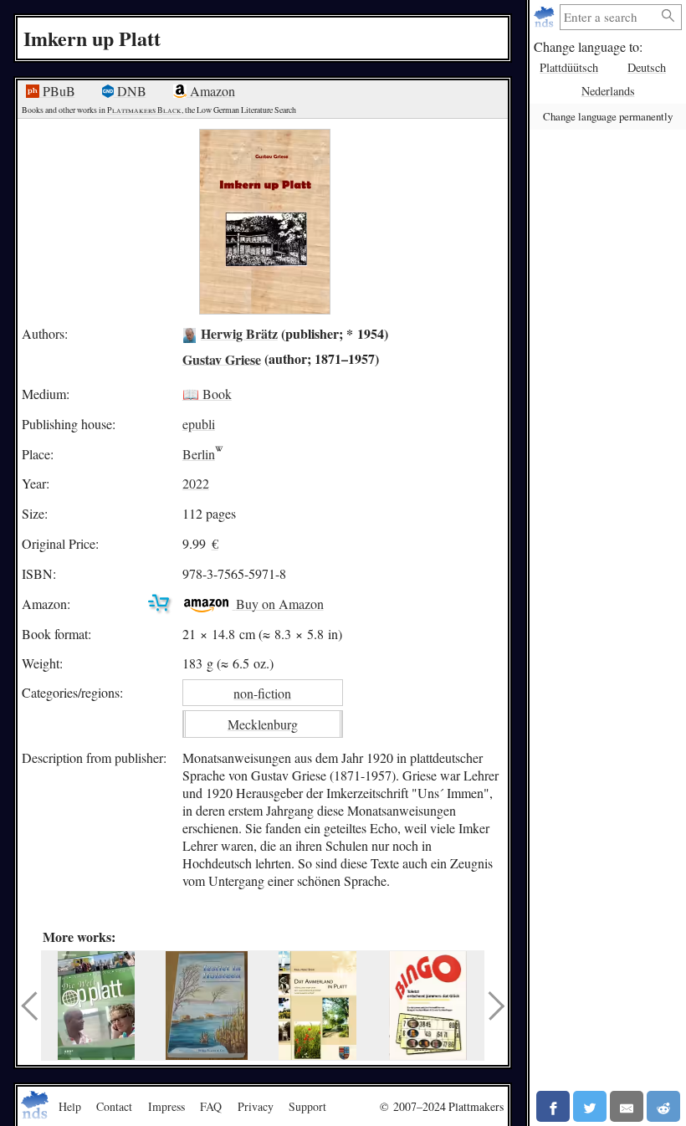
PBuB (57, 91)
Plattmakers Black (144, 110)
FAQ (211, 1106)
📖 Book (207, 393)
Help (70, 1106)
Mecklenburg (263, 724)
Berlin (198, 454)
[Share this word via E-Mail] (626, 1106)
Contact (114, 1106)
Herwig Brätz (239, 333)
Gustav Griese (221, 358)
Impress (166, 1106)
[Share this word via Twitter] (590, 1106)
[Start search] (668, 16)
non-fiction (262, 693)
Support (307, 1106)
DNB (130, 91)
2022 (195, 483)
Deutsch (646, 67)
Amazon (211, 91)
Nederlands (608, 91)
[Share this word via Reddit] (663, 1106)
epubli (198, 423)
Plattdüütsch (569, 67)
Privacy (256, 1106)
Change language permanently (608, 116)
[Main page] (546, 17)
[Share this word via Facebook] (553, 1106)
